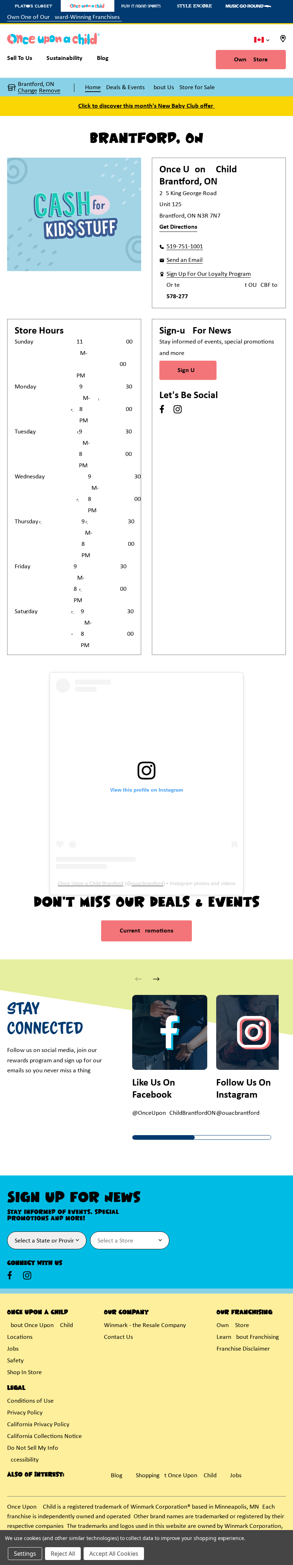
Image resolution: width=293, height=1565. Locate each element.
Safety (15, 1360)
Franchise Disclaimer (243, 1349)
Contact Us (118, 1337)
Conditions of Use (30, 1401)
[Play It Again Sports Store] (141, 6)
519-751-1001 (185, 246)
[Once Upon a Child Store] (87, 6)
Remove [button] (49, 91)
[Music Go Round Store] (248, 6)
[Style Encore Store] (195, 6)
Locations (20, 1337)
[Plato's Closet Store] (34, 6)
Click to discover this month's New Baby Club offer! (146, 106)
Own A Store (251, 59)
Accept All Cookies (113, 1554)
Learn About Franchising (248, 1337)
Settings (25, 1554)
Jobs (13, 1349)
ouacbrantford (147, 883)
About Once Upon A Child (40, 1325)
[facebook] (162, 409)
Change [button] (27, 91)
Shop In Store (24, 1372)
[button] (156, 979)
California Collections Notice (44, 1436)
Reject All (63, 1554)
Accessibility (23, 1460)
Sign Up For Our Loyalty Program (209, 274)
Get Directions (178, 227)
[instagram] (177, 409)
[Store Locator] (283, 40)
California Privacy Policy (38, 1424)
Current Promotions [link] (146, 931)
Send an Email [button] (185, 260)
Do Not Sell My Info (32, 1448)
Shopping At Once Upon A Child (176, 1475)
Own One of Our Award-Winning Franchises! (64, 17)
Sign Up (188, 370)
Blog (116, 1475)
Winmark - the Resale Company (145, 1325)
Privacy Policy (25, 1412)
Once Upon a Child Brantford (90, 883)
